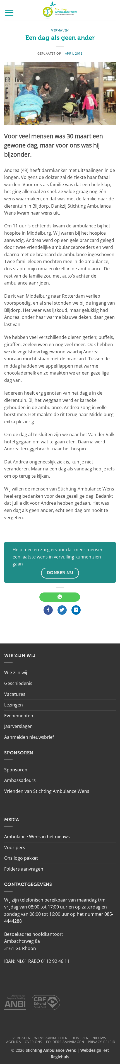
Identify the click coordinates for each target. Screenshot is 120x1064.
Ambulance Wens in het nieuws (37, 837)
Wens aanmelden (51, 1038)
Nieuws (99, 1038)
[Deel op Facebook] (48, 610)
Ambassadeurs (20, 780)
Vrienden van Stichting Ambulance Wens (46, 791)
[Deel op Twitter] (62, 610)
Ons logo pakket (21, 858)
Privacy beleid (102, 1041)
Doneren (79, 1038)
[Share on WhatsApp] (59, 597)
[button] (9, 12)
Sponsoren (15, 770)
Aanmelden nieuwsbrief (29, 737)
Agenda (13, 1041)
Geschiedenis (18, 683)
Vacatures (14, 694)
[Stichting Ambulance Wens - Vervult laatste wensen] (60, 10)
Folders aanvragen (23, 869)
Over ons (33, 1041)
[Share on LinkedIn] (76, 610)
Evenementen (18, 716)
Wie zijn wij (15, 672)
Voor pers (14, 847)
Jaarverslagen (18, 726)
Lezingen (13, 705)
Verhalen (60, 30)
